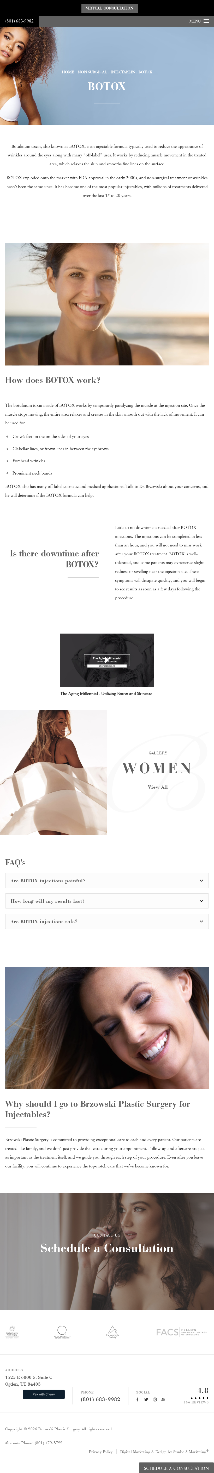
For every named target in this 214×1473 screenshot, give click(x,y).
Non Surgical (92, 72)
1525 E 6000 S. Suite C (28, 1380)
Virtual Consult (109, 8)
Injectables (123, 72)
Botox (145, 72)
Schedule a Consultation (107, 1244)
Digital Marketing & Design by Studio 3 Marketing (164, 1451)
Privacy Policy (101, 1451)
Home (68, 72)
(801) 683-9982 (19, 21)
